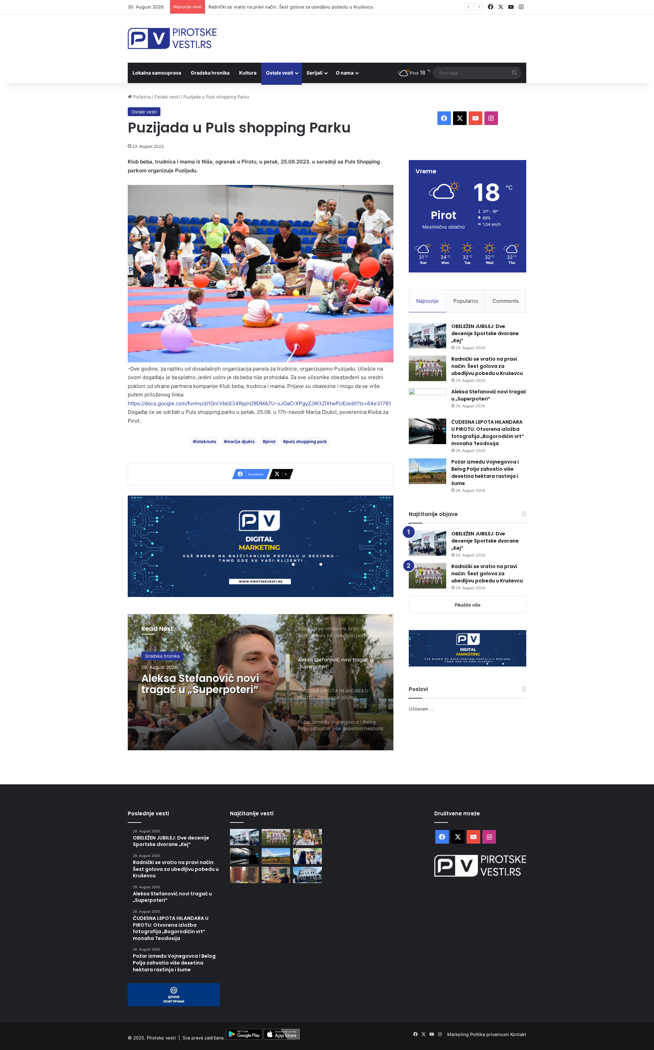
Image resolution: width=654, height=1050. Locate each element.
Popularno (465, 301)
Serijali (315, 73)
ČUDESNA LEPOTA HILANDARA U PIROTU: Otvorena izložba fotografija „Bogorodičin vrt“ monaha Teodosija (487, 433)
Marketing (458, 1034)
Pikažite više (468, 605)
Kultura (247, 73)
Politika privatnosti (490, 1034)
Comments (506, 301)
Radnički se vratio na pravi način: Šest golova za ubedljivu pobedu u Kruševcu (487, 366)
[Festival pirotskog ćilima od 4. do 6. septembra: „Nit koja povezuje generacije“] (244, 875)
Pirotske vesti (161, 1037)
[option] (260, 682)
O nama (345, 73)
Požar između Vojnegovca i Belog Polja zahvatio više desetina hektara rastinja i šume (485, 472)
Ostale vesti (279, 73)
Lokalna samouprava (157, 73)
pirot (270, 441)
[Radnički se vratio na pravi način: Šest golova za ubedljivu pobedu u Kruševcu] (427, 368)
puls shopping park (306, 441)
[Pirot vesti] (172, 38)
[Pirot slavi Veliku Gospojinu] (307, 875)
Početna (141, 96)
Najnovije (427, 301)
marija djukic (241, 441)
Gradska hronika (210, 73)
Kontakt (518, 1034)
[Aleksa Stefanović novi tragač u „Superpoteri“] (427, 401)
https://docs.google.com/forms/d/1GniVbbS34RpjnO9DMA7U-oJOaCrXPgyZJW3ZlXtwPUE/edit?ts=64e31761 (259, 403)
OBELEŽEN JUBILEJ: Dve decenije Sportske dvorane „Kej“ (485, 333)
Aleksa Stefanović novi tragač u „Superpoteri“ (200, 684)
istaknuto (206, 441)
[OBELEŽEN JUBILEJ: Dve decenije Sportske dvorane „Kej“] (427, 335)
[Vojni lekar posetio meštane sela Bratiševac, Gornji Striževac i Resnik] (276, 875)
